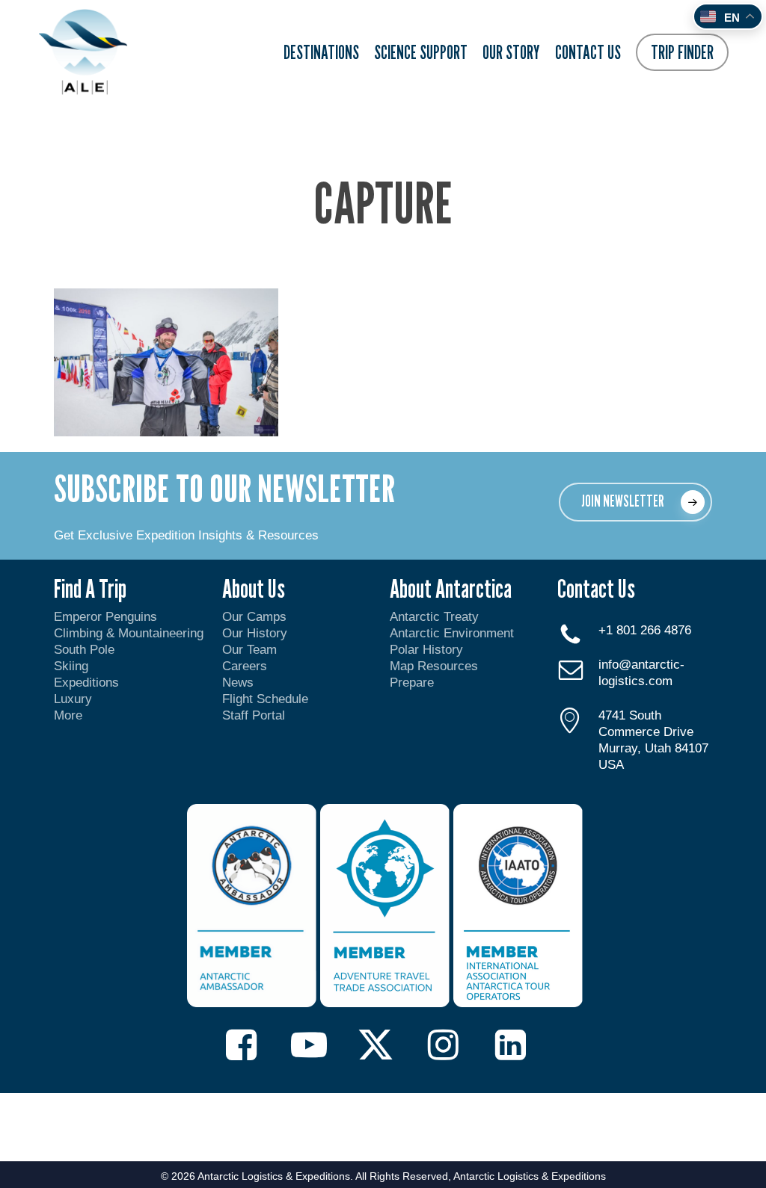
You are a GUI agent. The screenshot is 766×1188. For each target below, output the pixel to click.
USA (611, 765)
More (68, 715)
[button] (635, 502)
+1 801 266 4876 (644, 630)
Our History (254, 633)
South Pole (84, 650)
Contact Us (596, 588)
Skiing (71, 666)
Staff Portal (253, 715)
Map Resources (434, 666)
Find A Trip (90, 588)
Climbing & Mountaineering (128, 633)
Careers (244, 666)
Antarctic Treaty (434, 617)
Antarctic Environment (452, 633)
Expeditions (88, 682)
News (238, 682)
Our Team (249, 650)
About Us (253, 588)
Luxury (73, 699)
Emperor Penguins (105, 617)
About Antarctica (451, 588)
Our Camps (254, 617)
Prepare (412, 682)
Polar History (426, 650)
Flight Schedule (265, 699)
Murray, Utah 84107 (653, 748)
